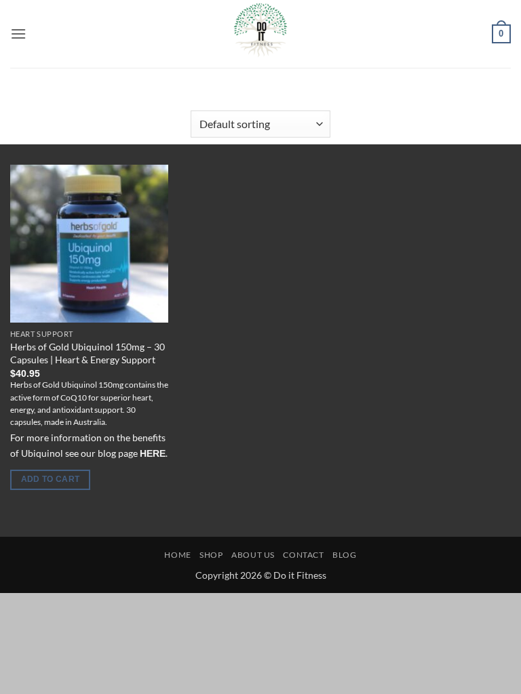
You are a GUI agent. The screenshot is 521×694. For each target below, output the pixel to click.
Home (123, 92)
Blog (344, 555)
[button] (18, 33)
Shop (211, 555)
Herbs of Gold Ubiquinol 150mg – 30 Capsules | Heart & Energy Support (87, 353)
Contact (303, 555)
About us (253, 555)
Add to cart (50, 479)
